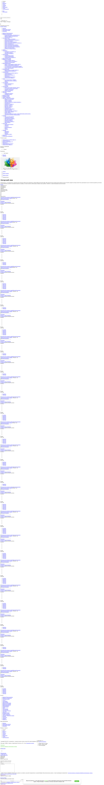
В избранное (2, 203)
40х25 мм (4, 218)
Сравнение (9, 202)
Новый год (5, 719)
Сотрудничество (6, 9)
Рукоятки (4, 716)
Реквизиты (3, 745)
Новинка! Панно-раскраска (8, 697)
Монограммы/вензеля (7, 704)
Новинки (4, 28)
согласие (46, 780)
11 (15, 139)
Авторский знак (6, 140)
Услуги (4, 4)
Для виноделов (5, 709)
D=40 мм (4, 329)
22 (9, 140)
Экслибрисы (5, 701)
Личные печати (5, 706)
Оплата (4, 6)
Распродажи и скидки (7, 29)
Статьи (4, 8)
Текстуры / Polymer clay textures (8, 715)
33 (12, 141)
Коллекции (5, 31)
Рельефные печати (6, 713)
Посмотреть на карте (30, 743)
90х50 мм (4, 462)
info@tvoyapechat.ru (42, 741)
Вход (3, 10)
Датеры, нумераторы (6, 714)
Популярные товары (6, 30)
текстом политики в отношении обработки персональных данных (80, 772)
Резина (5, 149)
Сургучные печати (6, 699)
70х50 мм (4, 219)
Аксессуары (5, 717)
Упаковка (4, 718)
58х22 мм (4, 215)
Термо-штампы (5, 702)
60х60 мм (4, 331)
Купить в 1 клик (3, 202)
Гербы (4, 707)
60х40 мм (4, 214)
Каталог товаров (3, 26)
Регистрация (5, 11)
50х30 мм (4, 217)
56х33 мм (4, 216)
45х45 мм (4, 333)
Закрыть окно (2, 774)
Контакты (4, 3)
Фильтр (1, 184)
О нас (4, 2)
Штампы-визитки (6, 705)
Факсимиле (5, 142)
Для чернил (6, 153)
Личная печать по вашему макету (9, 139)
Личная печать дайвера (7, 144)
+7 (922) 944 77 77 (3, 754)
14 (11, 144)
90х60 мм (4, 464)
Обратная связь (3, 753)
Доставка (4, 5)
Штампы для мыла (6, 712)
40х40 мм (4, 332)
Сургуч (4, 700)
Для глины (5, 711)
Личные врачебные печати (7, 143)
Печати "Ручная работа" (7, 141)
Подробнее (2, 201)
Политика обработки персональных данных (9, 746)
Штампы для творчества (7, 698)
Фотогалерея (5, 7)
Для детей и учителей (7, 710)
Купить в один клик (12, 773)
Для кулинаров (5, 708)
